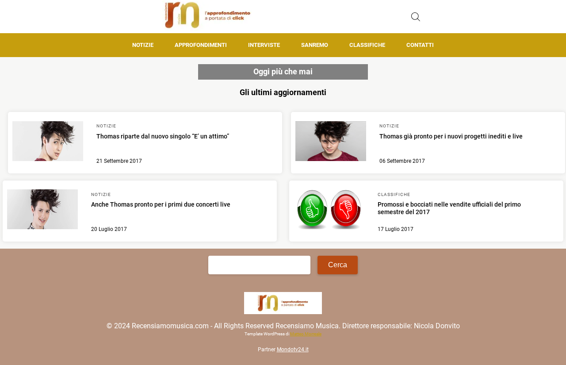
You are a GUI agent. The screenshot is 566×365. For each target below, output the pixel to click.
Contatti (420, 45)
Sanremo (314, 45)
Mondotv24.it (293, 349)
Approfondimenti (201, 45)
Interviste (264, 45)
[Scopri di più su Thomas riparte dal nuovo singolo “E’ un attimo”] (47, 142)
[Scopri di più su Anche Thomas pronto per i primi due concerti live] (42, 210)
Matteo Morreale (305, 333)
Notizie (142, 45)
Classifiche (367, 45)
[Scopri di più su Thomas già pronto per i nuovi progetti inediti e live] (330, 142)
